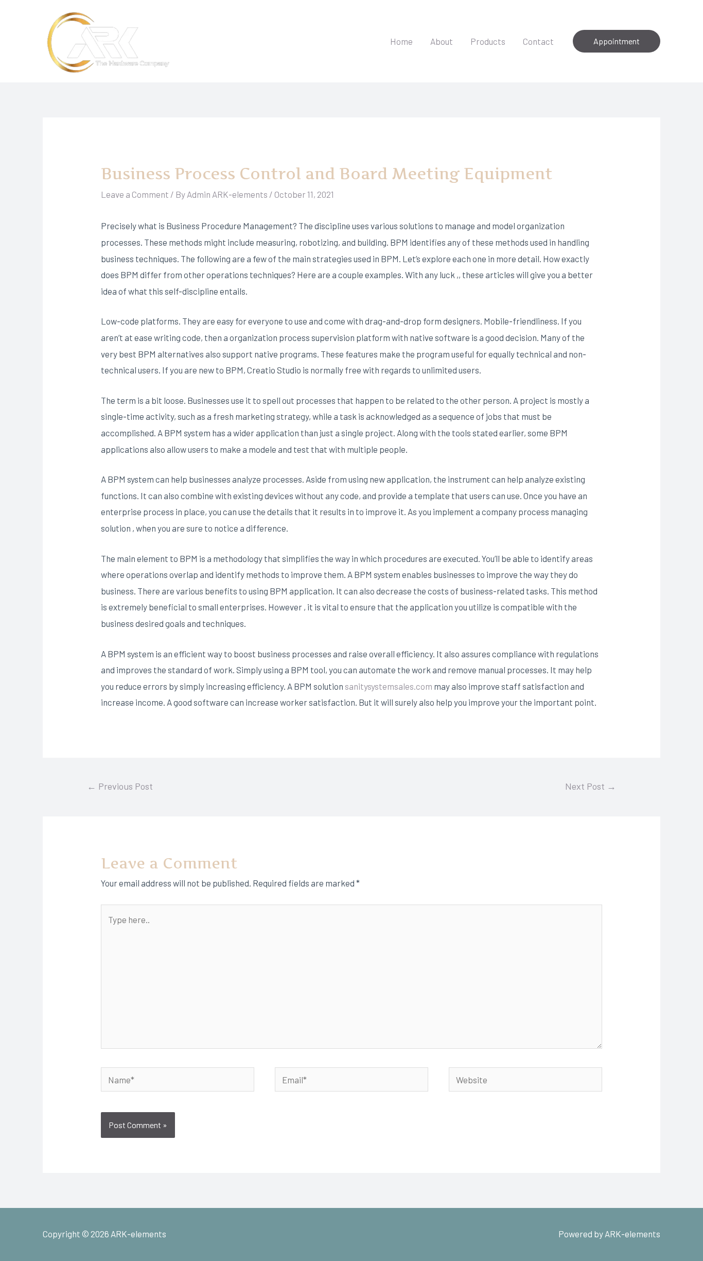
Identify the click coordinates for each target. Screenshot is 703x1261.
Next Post (590, 786)
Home (401, 41)
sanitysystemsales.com (388, 686)
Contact (538, 41)
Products (487, 41)
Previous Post (120, 786)
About (441, 41)
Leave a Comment (135, 194)
